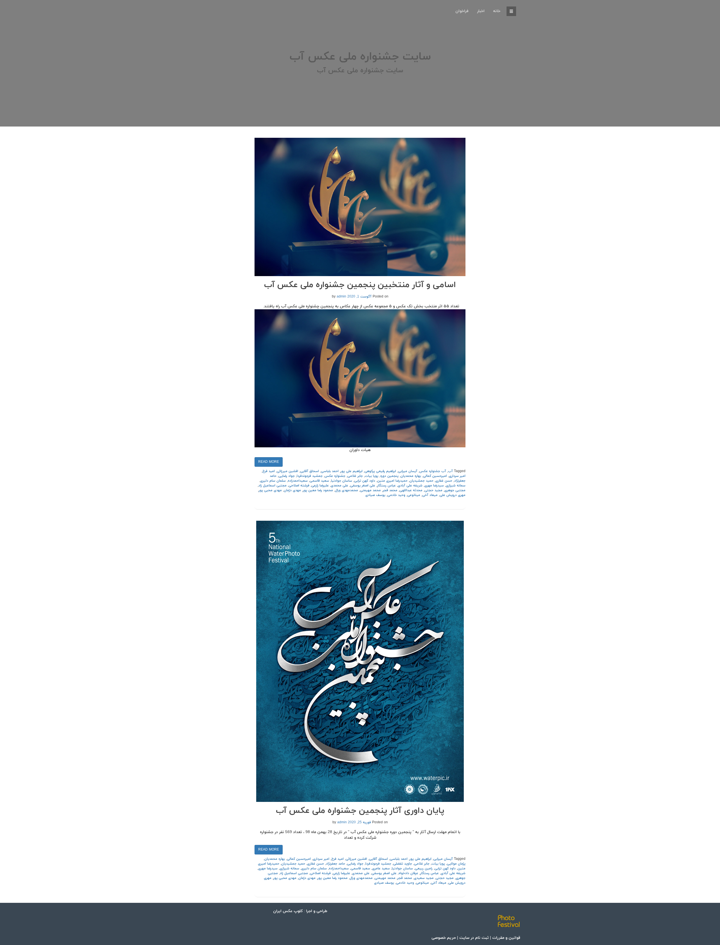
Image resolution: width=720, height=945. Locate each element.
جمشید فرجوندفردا (310, 476)
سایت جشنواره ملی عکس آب (360, 57)
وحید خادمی (396, 495)
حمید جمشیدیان (421, 481)
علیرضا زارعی (320, 485)
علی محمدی (339, 485)
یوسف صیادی (375, 495)
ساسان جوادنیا (341, 481)
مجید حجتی (433, 490)
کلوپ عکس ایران (288, 911)
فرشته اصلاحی (299, 485)
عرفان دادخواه (408, 873)
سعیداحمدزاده (298, 481)
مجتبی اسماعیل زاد (272, 485)
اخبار (481, 11)
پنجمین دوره (389, 476)
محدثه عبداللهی (410, 490)
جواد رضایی (286, 476)
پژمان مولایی (456, 863)
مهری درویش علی (452, 495)
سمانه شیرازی (455, 485)
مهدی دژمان (292, 490)
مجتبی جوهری (454, 490)
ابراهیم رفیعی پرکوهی (380, 471)
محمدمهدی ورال (346, 490)
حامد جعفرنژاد (335, 863)
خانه (496, 11)
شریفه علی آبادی (410, 485)
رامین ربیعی (424, 868)
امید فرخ (268, 471)
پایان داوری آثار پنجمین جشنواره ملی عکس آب (360, 811)
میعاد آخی (430, 495)
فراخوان (462, 11)
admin (341, 296)
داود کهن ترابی (364, 481)
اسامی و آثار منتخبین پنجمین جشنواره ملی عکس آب (360, 285)
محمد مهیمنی (370, 490)
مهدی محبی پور (270, 490)
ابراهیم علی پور (352, 471)
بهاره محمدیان (410, 476)
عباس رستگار (386, 485)
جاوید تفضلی (402, 863)
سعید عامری (381, 868)
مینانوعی (413, 495)
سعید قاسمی (319, 481)
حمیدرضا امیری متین (392, 481)
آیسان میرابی (407, 471)
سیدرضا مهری (434, 485)
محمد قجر (390, 490)
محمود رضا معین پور (318, 490)
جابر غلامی (355, 476)
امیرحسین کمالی (435, 476)
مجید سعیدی (424, 878)
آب (450, 471)
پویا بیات (371, 476)
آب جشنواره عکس (432, 471)
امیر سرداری (457, 476)
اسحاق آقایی (309, 471)
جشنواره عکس (335, 476)
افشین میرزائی (287, 471)
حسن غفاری (443, 481)
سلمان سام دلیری (273, 481)
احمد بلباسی (330, 471)
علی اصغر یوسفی (362, 485)
